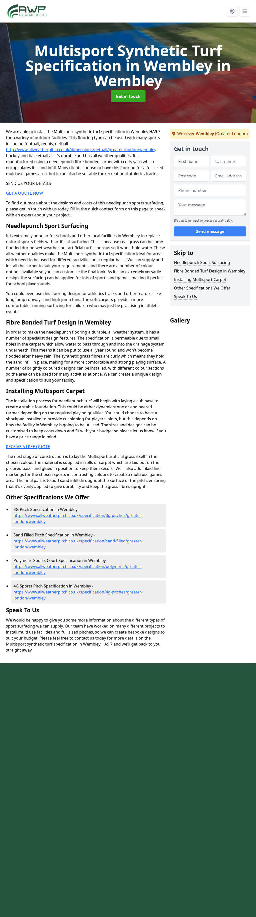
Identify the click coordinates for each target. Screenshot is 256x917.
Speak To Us (185, 296)
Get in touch (128, 96)
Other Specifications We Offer (202, 288)
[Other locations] (232, 11)
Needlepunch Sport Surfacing (202, 262)
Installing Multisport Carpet (200, 279)
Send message (210, 231)
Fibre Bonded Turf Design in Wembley (209, 271)
